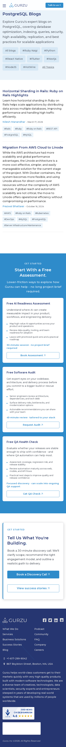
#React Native (14, 58)
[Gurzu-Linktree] (61, 620)
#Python (49, 50)
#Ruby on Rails (33, 128)
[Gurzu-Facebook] (44, 620)
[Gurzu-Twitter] (50, 620)
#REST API (51, 128)
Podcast (39, 629)
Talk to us (53, 5)
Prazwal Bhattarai (13, 206)
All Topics (48, 67)
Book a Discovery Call (32, 574)
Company (40, 644)
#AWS (7, 213)
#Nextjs (51, 58)
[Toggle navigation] (4, 5)
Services (8, 634)
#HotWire (29, 67)
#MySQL (27, 135)
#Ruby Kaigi (30, 50)
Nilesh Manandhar (14, 121)
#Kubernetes (42, 213)
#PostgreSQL (11, 135)
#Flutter (35, 58)
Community (41, 634)
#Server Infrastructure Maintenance (22, 225)
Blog (5, 649)
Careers (39, 649)
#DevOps (9, 219)
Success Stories (12, 644)
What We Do (10, 629)
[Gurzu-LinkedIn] (56, 620)
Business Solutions (14, 639)
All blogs (10, 50)
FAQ (37, 639)
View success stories (32, 588)
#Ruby (18, 128)
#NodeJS (10, 67)
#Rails (7, 128)
